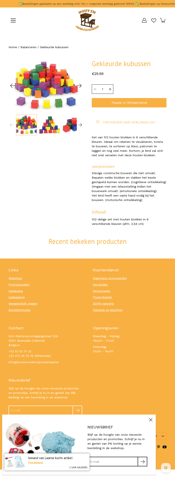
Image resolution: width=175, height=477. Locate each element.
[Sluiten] (151, 420)
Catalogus (16, 291)
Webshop (15, 278)
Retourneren (101, 291)
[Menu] (13, 20)
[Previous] (13, 85)
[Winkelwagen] (163, 20)
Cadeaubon (17, 297)
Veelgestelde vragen (23, 303)
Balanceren (28, 47)
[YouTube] (164, 447)
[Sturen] (77, 410)
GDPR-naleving (103, 303)
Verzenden (100, 284)
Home (13, 47)
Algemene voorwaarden (110, 278)
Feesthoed (35, 463)
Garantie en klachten (107, 310)
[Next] (79, 85)
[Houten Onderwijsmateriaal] (87, 20)
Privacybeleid (102, 297)
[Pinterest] (158, 447)
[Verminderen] (95, 89)
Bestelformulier (20, 310)
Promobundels (19, 284)
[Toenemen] (110, 89)
